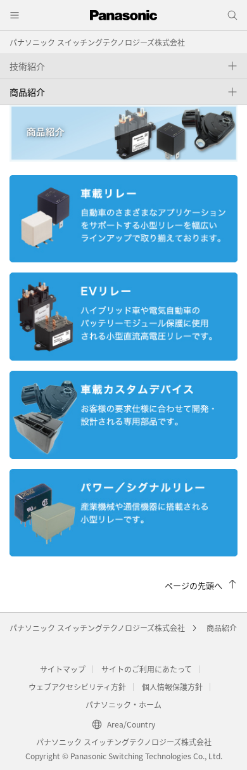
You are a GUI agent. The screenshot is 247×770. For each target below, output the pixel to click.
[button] (123, 66)
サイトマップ (63, 669)
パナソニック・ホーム (124, 704)
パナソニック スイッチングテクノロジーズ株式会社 (97, 42)
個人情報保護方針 (172, 686)
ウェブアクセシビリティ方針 (77, 686)
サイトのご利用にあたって (146, 669)
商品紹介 (221, 627)
